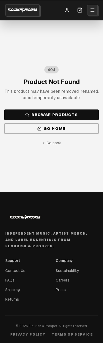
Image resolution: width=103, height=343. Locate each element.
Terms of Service (72, 334)
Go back (53, 143)
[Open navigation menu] (92, 10)
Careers (62, 280)
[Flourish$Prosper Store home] (22, 10)
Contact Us (15, 271)
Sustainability (67, 271)
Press (61, 290)
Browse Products (54, 115)
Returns (12, 299)
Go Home (55, 128)
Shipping (12, 290)
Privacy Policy (28, 334)
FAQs (10, 280)
